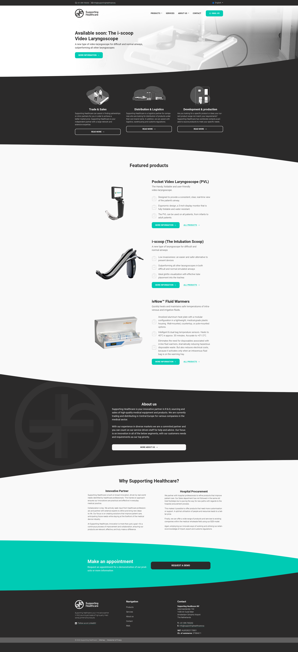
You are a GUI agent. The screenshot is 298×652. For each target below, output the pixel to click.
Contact (197, 13)
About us (130, 616)
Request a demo (180, 565)
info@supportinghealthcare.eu (191, 626)
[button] (217, 2)
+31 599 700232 (186, 623)
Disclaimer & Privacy (114, 640)
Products (130, 607)
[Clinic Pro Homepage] (86, 13)
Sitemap (102, 640)
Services (170, 13)
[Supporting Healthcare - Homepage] (86, 604)
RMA (128, 626)
